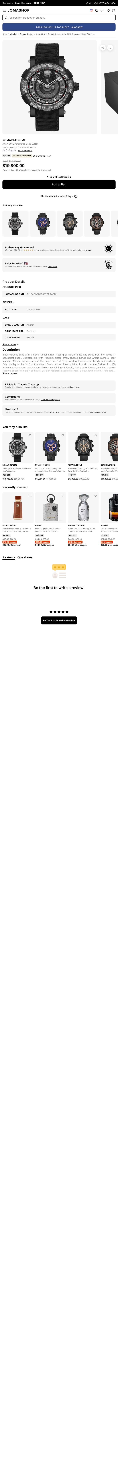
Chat (70, 412)
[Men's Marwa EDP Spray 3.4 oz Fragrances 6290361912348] (95, 495)
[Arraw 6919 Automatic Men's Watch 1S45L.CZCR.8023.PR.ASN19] (110, 48)
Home (5, 34)
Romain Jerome (26, 34)
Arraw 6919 (40, 34)
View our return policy (50, 399)
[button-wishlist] (108, 10)
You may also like (12, 205)
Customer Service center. (96, 412)
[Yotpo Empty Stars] (9, 150)
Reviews (8, 557)
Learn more (86, 250)
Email (63, 412)
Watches (13, 34)
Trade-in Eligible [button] (23, 156)
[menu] (4, 10)
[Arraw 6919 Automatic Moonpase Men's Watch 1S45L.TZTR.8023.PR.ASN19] (30, 435)
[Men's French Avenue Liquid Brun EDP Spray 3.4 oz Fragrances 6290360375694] (30, 495)
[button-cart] (114, 10)
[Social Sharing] (103, 48)
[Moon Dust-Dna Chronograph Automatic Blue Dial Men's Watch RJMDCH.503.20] (63, 435)
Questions (25, 557)
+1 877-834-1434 (51, 412)
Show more (9, 373)
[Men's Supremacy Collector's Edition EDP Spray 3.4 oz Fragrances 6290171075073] (63, 495)
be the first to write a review (59, 620)
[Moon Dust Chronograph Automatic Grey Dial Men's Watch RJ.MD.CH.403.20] (95, 435)
